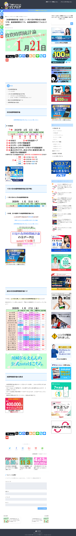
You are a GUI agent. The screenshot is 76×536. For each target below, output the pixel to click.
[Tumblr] (1, 17)
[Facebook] (1, 14)
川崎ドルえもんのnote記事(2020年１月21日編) (26, 220)
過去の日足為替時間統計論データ (15, 100)
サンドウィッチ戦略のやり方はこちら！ (38, 10)
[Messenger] (1, 33)
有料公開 (30, 216)
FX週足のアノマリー (57, 146)
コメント (8, 481)
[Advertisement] (26, 72)
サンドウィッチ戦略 (57, 137)
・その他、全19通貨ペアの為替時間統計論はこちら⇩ (20, 97)
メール (7, 497)
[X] (1, 7)
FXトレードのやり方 (57, 130)
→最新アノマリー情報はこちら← (51, 1)
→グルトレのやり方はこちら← (66, 1)
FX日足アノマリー (42, 454)
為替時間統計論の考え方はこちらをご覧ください (26, 119)
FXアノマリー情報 (56, 141)
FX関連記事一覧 (56, 128)
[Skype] (1, 30)
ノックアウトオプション (58, 135)
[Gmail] (1, 36)
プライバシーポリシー (37, 533)
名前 (7, 491)
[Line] (1, 27)
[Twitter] (1, 11)
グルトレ (55, 139)
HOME (39, 531)
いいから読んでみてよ (57, 156)
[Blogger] (1, 20)
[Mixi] (1, 23)
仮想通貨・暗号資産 (57, 153)
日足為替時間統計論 (12, 89)
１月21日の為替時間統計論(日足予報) (16, 94)
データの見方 (12, 91)
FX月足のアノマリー (57, 148)
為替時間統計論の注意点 (13, 102)
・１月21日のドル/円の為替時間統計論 (17, 95)
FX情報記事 (55, 132)
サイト (7, 502)
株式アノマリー (56, 151)
